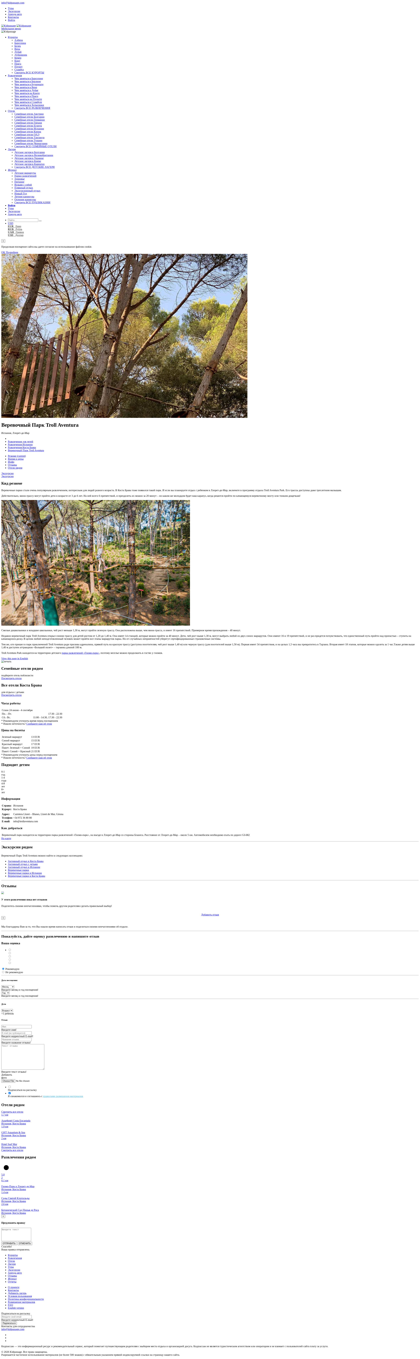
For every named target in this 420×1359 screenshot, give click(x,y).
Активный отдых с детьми (23, 864)
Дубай (17, 52)
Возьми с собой (23, 184)
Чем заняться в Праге (26, 96)
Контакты (13, 17)
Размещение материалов (21, 1302)
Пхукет (18, 66)
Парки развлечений (25, 175)
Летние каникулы (24, 196)
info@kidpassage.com (12, 2)
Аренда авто (15, 14)
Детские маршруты (25, 173)
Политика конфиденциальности (26, 1299)
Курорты (13, 37)
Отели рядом (15, 467)
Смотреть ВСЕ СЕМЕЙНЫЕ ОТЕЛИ (35, 146)
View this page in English (14, 658)
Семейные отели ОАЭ (26, 134)
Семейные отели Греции (28, 122)
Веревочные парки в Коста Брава (26, 876)
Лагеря (12, 149)
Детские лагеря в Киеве (27, 161)
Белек (17, 46)
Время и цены (16, 459)
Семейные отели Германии (29, 119)
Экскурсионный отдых (27, 190)
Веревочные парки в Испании (25, 873)
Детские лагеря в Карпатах (29, 164)
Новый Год (20, 193)
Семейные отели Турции (28, 140)
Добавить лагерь (17, 1293)
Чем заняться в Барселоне (28, 78)
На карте (6, 838)
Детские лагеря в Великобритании (33, 155)
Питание (19, 181)
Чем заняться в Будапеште (28, 84)
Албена (18, 40)
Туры (11, 8)
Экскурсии (14, 11)
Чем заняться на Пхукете (28, 99)
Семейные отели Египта (28, 125)
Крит (17, 60)
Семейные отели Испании (29, 128)
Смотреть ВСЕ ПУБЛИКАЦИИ (32, 202)
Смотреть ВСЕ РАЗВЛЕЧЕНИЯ (32, 108)
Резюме (17, 456)
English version (16, 1308)
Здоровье (19, 178)
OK (3, 252)
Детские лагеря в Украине (29, 158)
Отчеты (12, 1281)
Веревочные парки (18, 870)
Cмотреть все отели (12, 1111)
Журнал (12, 170)
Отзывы (12, 464)
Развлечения (15, 75)
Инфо (11, 461)
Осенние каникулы (25, 199)
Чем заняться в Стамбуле (28, 102)
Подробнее (12, 252)
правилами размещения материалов (63, 1096)
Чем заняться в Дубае (26, 90)
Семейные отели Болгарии (29, 116)
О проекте (13, 1287)
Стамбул (19, 69)
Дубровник (20, 54)
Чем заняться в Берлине (27, 81)
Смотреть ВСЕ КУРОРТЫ (29, 72)
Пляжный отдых (23, 187)
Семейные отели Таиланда (29, 137)
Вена (17, 49)
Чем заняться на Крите (27, 93)
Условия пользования (20, 1296)
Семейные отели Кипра (27, 131)
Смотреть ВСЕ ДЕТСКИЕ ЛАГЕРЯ (34, 167)
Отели (11, 111)
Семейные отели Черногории (30, 143)
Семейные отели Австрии (29, 113)
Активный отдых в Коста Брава (25, 861)
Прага (17, 63)
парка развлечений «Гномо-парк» (80, 653)
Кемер (17, 57)
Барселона (20, 43)
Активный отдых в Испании (24, 867)
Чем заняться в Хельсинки (29, 105)
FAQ (10, 1305)
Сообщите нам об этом (39, 723)
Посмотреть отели (11, 678)
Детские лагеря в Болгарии (29, 152)
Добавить (210, 914)
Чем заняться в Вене (25, 87)
